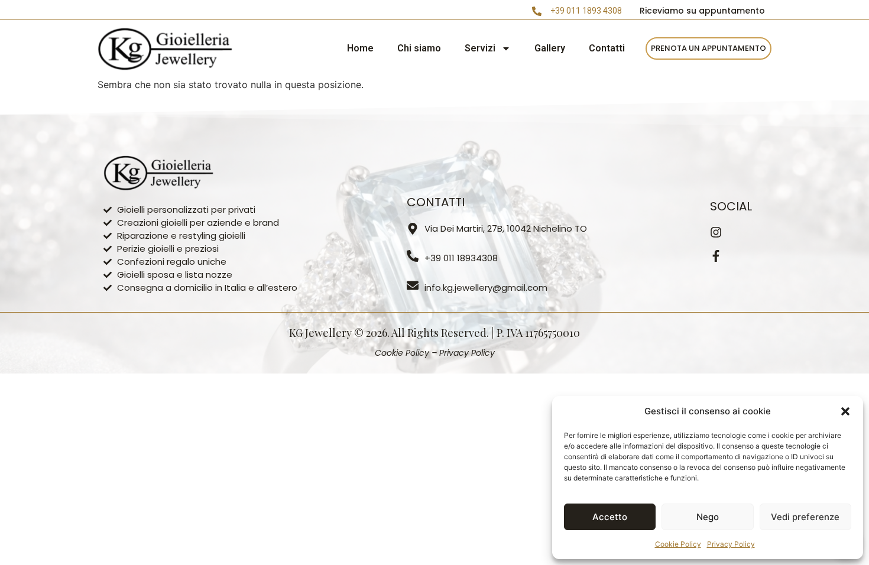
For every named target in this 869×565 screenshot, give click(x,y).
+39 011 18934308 (461, 258)
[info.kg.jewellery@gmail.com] (413, 285)
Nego (707, 516)
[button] (845, 411)
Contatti (607, 48)
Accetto (609, 516)
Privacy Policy (731, 544)
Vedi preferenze (805, 516)
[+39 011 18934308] (413, 256)
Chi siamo (419, 48)
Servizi (480, 48)
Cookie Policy (678, 544)
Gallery (549, 48)
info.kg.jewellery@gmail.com (485, 287)
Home (360, 48)
